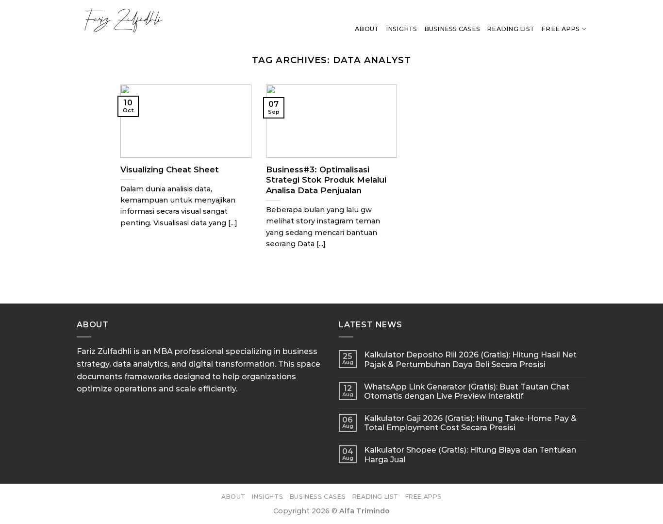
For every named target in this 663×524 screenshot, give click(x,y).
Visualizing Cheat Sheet (169, 169)
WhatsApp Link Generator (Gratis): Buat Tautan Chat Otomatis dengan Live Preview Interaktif (466, 391)
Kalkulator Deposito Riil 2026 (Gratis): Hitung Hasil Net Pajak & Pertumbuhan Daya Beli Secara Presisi (470, 359)
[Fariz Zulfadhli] (151, 20)
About (367, 29)
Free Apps (560, 29)
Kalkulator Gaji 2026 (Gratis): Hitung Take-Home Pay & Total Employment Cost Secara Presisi (470, 423)
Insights (401, 29)
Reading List (510, 29)
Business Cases (452, 29)
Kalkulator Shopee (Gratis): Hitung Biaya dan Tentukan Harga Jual (470, 454)
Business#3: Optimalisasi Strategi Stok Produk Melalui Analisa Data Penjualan (326, 180)
